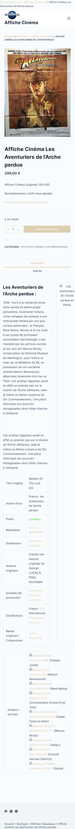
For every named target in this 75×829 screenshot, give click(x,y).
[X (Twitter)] (11, 811)
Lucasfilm (35, 600)
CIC (42, 608)
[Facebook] (6, 811)
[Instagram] (16, 811)
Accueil (4, 2)
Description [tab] (37, 263)
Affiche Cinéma (21, 22)
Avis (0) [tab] (37, 271)
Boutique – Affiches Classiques (28, 2)
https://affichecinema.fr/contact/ (26, 202)
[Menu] (68, 18)
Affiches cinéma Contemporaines (44, 246)
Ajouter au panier (47, 229)
